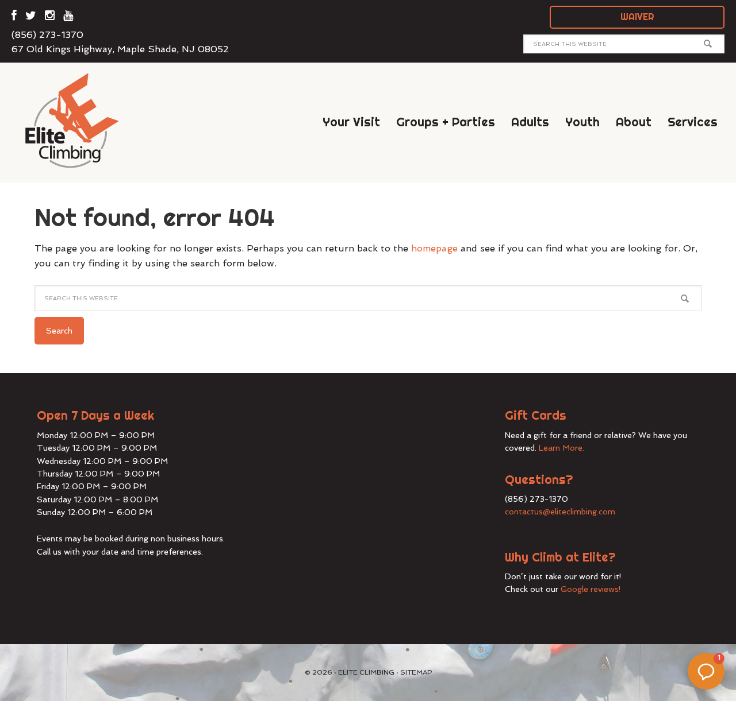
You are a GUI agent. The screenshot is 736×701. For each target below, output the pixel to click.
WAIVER (637, 16)
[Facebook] (14, 17)
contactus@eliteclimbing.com (560, 511)
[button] (706, 671)
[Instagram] (50, 17)
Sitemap (416, 672)
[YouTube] (68, 17)
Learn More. (561, 447)
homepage (434, 248)
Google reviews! (591, 589)
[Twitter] (30, 17)
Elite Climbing (80, 120)
